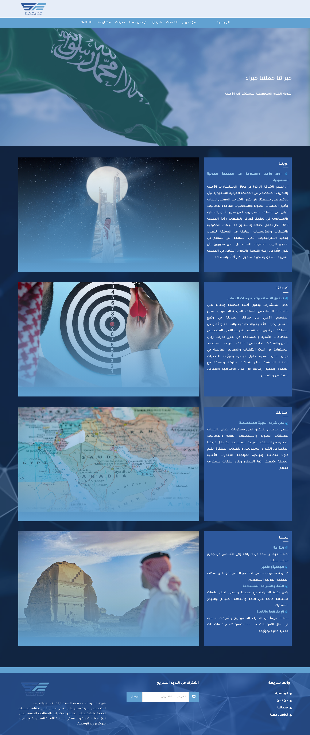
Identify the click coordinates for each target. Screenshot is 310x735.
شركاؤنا (156, 22)
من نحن (190, 22)
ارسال (135, 696)
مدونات (120, 22)
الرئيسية (223, 22)
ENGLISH (86, 22)
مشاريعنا (104, 22)
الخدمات (172, 22)
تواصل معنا (137, 22)
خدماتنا (282, 708)
